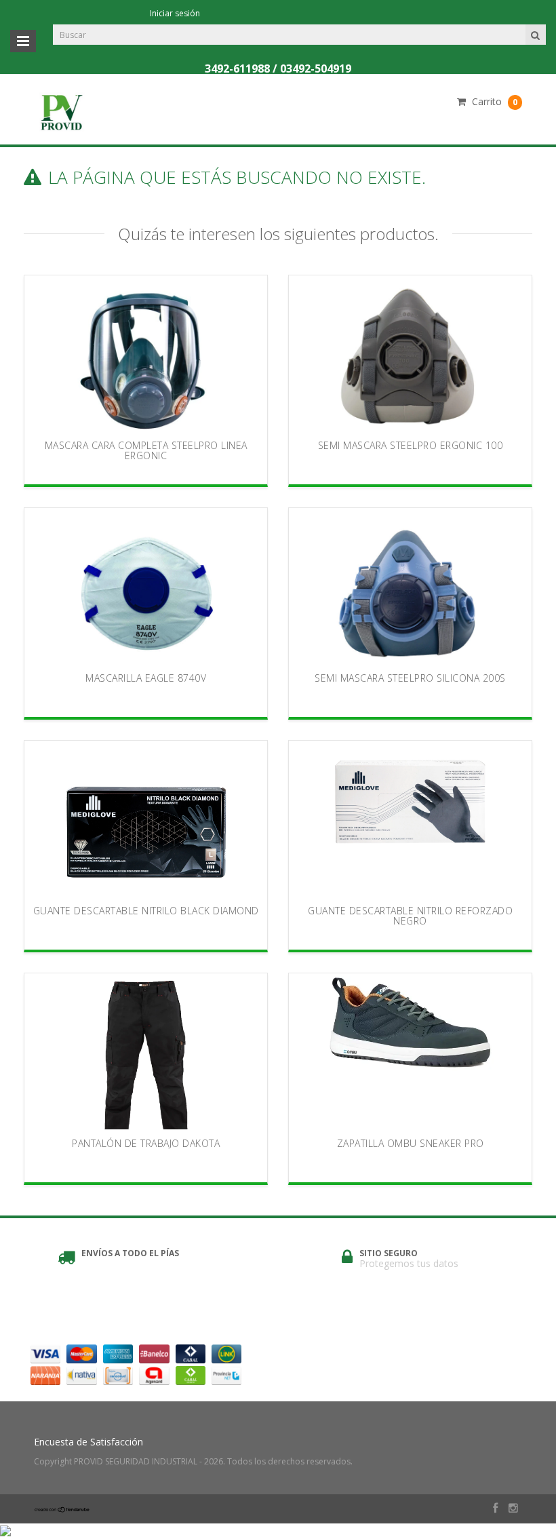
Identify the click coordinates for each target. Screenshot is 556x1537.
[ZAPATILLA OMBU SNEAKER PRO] (410, 1051)
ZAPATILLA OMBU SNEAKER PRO (410, 1143)
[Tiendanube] (62, 1509)
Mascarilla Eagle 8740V (145, 678)
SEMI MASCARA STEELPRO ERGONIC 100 (410, 445)
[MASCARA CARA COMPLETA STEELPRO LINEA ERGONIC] (146, 353)
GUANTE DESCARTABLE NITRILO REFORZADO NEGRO (410, 915)
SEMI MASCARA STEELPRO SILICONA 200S (410, 678)
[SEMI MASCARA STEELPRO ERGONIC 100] (410, 353)
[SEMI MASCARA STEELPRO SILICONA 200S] (410, 586)
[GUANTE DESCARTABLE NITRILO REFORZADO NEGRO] (410, 819)
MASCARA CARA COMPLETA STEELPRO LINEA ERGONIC (146, 450)
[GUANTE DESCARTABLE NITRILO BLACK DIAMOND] (146, 819)
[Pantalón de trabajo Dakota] (146, 1051)
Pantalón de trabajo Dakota (146, 1143)
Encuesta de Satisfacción (88, 1441)
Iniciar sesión (175, 13)
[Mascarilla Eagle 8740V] (146, 586)
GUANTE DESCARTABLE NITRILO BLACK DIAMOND (146, 910)
